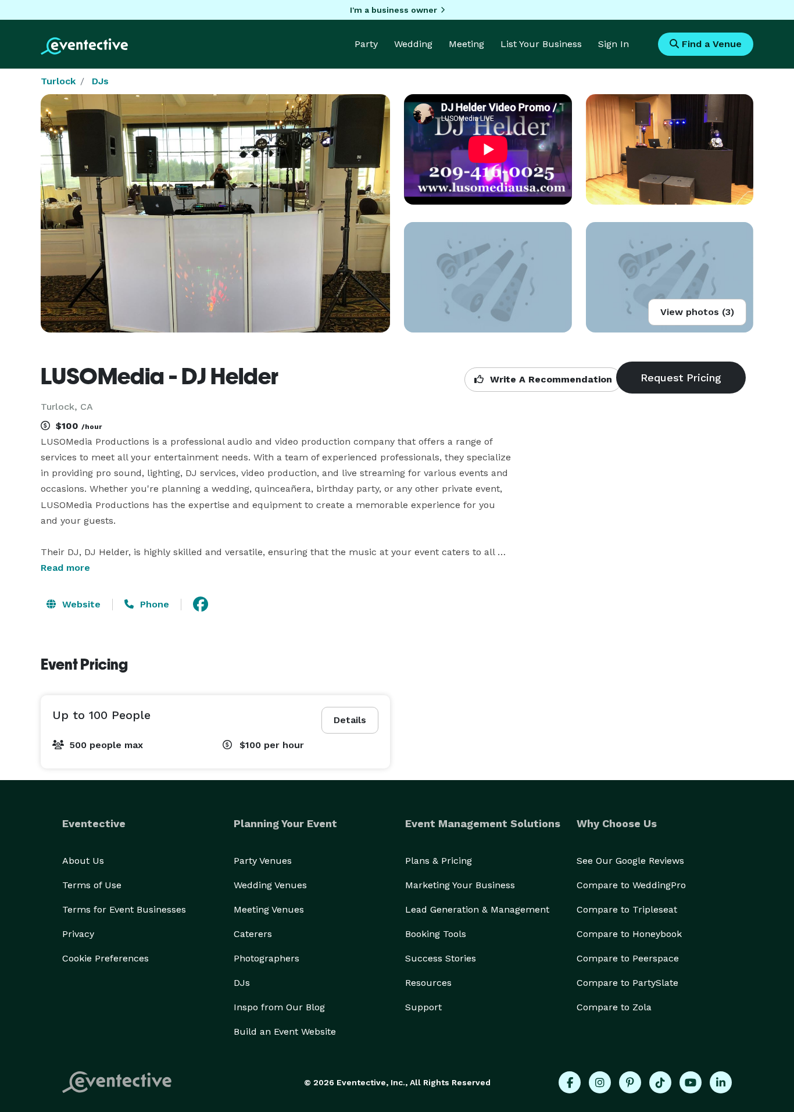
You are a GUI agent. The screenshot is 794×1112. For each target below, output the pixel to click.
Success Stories (440, 958)
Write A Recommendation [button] (549, 379)
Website (80, 604)
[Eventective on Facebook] (570, 1082)
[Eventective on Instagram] (600, 1082)
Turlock (58, 81)
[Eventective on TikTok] (660, 1082)
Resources (428, 982)
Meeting (466, 43)
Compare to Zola (614, 1007)
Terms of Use (91, 885)
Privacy (78, 933)
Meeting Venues (269, 909)
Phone (153, 604)
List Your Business (541, 43)
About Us (83, 860)
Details (350, 719)
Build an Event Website (285, 1031)
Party (366, 43)
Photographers (266, 958)
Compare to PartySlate (627, 982)
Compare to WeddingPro (631, 885)
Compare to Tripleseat (627, 909)
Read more (65, 567)
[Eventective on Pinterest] (630, 1082)
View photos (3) (697, 311)
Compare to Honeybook (629, 933)
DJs (100, 81)
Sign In (613, 43)
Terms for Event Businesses (124, 909)
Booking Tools (435, 933)
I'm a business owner (393, 10)
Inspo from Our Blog (279, 1007)
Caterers (253, 933)
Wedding (413, 43)
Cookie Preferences (105, 958)
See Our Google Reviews (630, 860)
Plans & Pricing (438, 860)
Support (423, 1007)
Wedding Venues (270, 885)
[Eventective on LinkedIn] (721, 1082)
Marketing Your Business (460, 885)
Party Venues (263, 860)
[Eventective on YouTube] (690, 1082)
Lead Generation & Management (477, 909)
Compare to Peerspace (628, 958)
